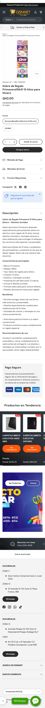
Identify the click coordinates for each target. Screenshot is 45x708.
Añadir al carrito (31, 142)
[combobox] (22, 19)
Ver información (11, 449)
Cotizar (33, 483)
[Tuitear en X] (15, 187)
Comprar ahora (22, 150)
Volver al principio (22, 554)
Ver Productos (15, 483)
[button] (41, 12)
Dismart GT (7, 82)
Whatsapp (10, 599)
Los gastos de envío (10, 102)
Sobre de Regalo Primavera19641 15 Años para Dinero (21, 35)
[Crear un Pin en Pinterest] (25, 187)
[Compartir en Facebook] (20, 187)
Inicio (4, 34)
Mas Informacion (31, 5)
